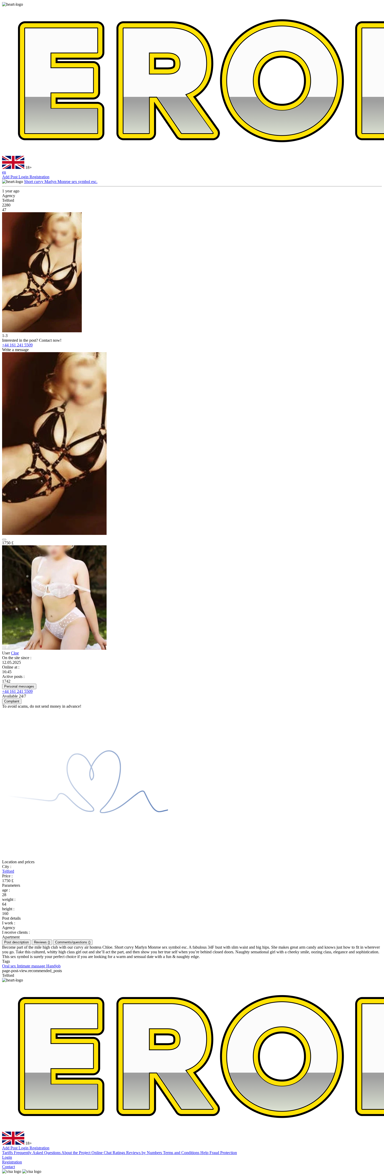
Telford (8, 871)
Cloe (15, 653)
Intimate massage (31, 966)
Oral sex (9, 966)
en (4, 172)
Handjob (53, 966)
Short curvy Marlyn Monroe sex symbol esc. (60, 181)
